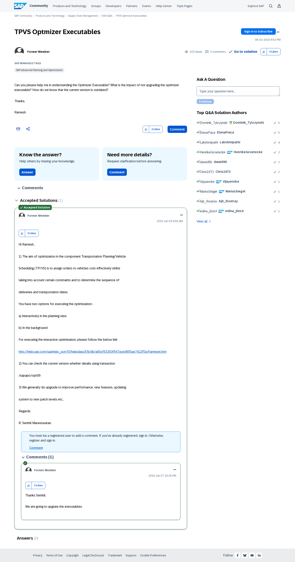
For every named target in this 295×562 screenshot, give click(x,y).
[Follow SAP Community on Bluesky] (244, 555)
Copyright (72, 555)
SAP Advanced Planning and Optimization (39, 70)
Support (131, 555)
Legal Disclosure (93, 555)
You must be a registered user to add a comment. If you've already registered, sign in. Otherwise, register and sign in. (96, 438)
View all (202, 221)
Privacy (37, 555)
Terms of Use (54, 555)
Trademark (115, 555)
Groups (96, 6)
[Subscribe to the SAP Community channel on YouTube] (252, 555)
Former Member (38, 51)
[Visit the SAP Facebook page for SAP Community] (237, 555)
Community (39, 5)
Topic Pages (184, 6)
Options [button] (278, 32)
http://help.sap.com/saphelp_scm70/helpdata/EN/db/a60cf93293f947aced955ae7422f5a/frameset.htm (93, 351)
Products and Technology (69, 6)
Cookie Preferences (153, 555)
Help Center (164, 6)
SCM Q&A (107, 16)
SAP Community (23, 16)
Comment (177, 129)
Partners (131, 6)
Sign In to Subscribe (258, 31)
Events (146, 6)
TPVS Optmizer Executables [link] (131, 16)
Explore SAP (256, 6)
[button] (264, 51)
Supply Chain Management (83, 16)
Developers (113, 6)
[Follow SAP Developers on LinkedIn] (259, 555)
